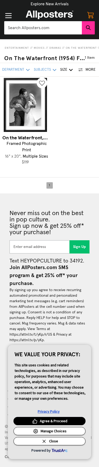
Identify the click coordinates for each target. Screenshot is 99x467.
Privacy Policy (49, 411)
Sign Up (79, 247)
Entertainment (17, 48)
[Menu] (8, 15)
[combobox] (43, 27)
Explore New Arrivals (50, 4)
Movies (39, 48)
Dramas (55, 48)
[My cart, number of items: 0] (90, 15)
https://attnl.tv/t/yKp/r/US (31, 334)
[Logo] (49, 15)
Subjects (42, 70)
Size (63, 70)
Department (13, 70)
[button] (50, 4)
